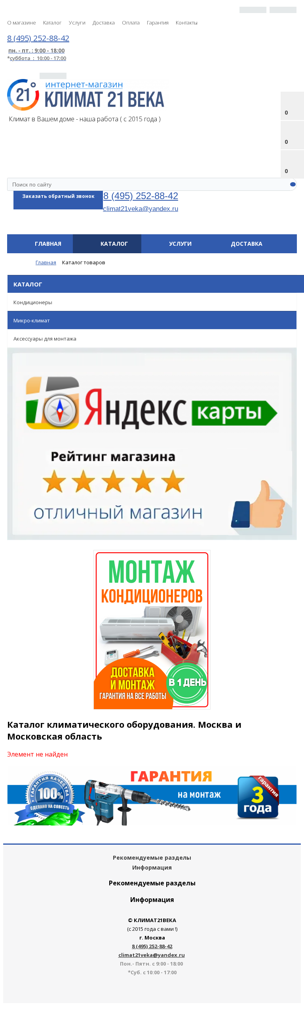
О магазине (21, 22)
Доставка (104, 22)
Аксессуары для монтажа (44, 338)
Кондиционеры (32, 302)
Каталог (52, 22)
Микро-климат (31, 320)
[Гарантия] (152, 823)
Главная (48, 243)
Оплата (131, 22)
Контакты (187, 22)
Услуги (77, 22)
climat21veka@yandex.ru (140, 209)
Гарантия (158, 22)
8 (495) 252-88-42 (140, 195)
